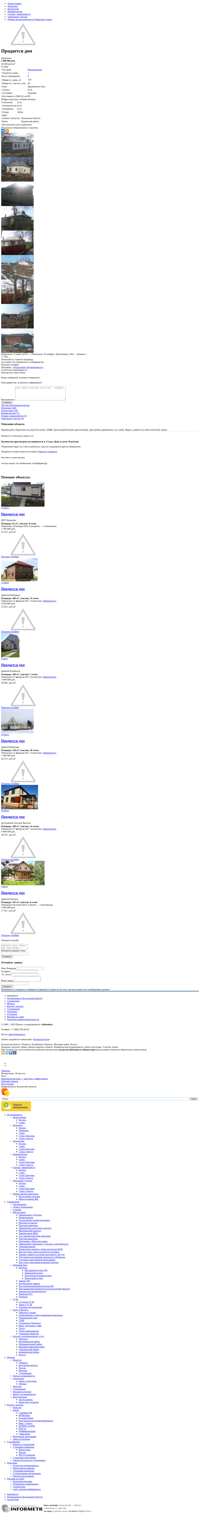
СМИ (21, 1320)
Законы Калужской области (32, 1291)
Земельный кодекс (34, 1273)
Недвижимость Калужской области (24, 998)
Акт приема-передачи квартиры (35, 1236)
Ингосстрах (24, 1449)
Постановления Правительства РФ (36, 1286)
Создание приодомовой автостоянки (37, 1260)
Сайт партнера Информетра (27, 1489)
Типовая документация (30, 1307)
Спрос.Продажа (27, 1136)
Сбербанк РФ (25, 1413)
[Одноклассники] (7, 131)
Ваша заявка (7, 980)
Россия (22, 1368)
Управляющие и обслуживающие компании (41, 1315)
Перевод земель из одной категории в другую (42, 1254)
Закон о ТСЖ (25, 1304)
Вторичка (13, 6)
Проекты (23, 1296)
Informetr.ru (12, 1494)
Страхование (13, 1009)
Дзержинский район (29, 1349)
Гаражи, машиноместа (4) (14, 416)
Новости (17, 1360)
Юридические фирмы (24, 1468)
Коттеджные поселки (29, 1196)
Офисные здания (27, 1312)
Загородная (13, 9)
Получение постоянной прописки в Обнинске (42, 1257)
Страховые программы (24, 1457)
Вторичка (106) (8, 408)
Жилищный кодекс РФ (36, 1270)
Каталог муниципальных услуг (28, 1336)
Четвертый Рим (41, 1039)
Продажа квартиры (28, 1225)
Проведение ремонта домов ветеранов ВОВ (41, 1249)
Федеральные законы (29, 1283)
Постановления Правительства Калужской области (44, 1289)
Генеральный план (28, 1318)
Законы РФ (24, 1281)
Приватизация (26, 1217)
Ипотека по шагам (28, 1223)
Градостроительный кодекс (38, 1275)
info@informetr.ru (16, 1034)
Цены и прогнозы (28, 1381)
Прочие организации (23, 1476)
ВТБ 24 (22, 1428)
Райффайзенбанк (27, 1431)
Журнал (11, 1003)
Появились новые (43, 19)
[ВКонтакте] (3, 131)
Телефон (5, 971)
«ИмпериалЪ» (49, 601)
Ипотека (23, 1370)
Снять (22, 1133)
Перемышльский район (30, 1344)
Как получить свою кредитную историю (39, 1252)
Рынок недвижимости (24, 1376)
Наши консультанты (29, 1402)
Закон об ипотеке (21, 1439)
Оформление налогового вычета (35, 1228)
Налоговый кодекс (34, 1278)
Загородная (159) (9, 410)
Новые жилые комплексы (21, 19)
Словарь (17, 1209)
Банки (16, 1410)
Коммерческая (15, 11)
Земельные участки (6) (12, 418)
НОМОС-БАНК (27, 1426)
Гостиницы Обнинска (30, 1323)
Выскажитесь (8, 399)
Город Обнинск (20, 1310)
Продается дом (13, 514)
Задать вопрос (26, 1399)
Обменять (24, 1130)
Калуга (22, 1355)
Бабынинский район (29, 1352)
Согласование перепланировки (34, 1220)
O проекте (12, 1014)
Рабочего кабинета (47, 451)
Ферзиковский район (29, 1341)
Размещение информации (26, 1484)
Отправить (7, 402)
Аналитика (18, 1378)
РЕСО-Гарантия (27, 1455)
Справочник (13, 1001)
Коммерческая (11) (10, 413)
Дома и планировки (23, 1207)
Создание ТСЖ (26, 1302)
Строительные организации (27, 1473)
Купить (22, 1120)
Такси (22, 1328)
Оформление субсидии (30, 1215)
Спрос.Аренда (26, 1138)
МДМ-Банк (24, 1415)
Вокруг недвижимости (24, 1394)
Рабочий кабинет (9, 1081)
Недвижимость (14, 1114)
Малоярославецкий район (32, 1347)
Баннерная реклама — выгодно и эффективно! (24, 1078)
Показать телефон (10, 364)
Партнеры (12, 1011)
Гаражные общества (29, 1333)
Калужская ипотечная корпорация (36, 1420)
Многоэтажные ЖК (28, 1199)
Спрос (22, 1122)
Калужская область (28, 1365)
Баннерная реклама (22, 1481)
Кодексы (23, 1267)
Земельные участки (17, 17)
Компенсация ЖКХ (28, 1233)
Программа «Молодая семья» (33, 1241)
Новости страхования (23, 1444)
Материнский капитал (30, 1231)
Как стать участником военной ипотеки (39, 1262)
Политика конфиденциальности (23, 1019)
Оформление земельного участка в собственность (44, 1244)
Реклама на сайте (15, 1017)
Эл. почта (6, 974)
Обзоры (23, 1384)
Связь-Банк (24, 1434)
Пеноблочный (35, 69)
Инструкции (19, 1212)
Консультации (20, 1397)
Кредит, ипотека (15, 1006)
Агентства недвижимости (26, 1465)
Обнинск (5, 1070)
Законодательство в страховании (29, 1460)
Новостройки (15, 3)
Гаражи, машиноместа (19, 14)
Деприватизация (27, 1246)
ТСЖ (15, 1299)
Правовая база (20, 1265)
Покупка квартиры (28, 1238)
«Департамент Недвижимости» (27, 367)
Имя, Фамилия (8, 968)
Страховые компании (23, 1447)
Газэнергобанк (26, 1418)
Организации (19, 1204)
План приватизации (29, 1331)
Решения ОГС (26, 1294)
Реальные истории (22, 1391)
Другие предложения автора (15, 405)
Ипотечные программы (24, 1436)
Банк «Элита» (26, 1423)
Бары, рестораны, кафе (30, 1325)
